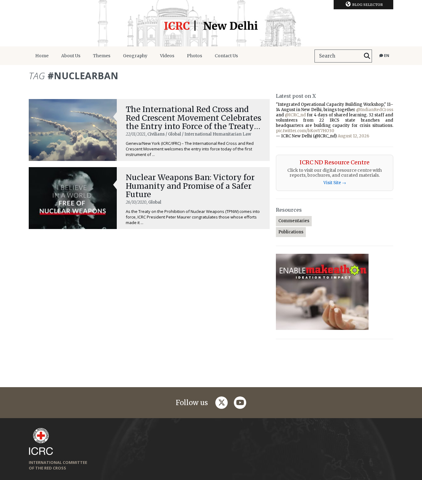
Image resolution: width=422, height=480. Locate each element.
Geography (135, 55)
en (386, 55)
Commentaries (293, 220)
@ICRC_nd (295, 115)
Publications (290, 232)
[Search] (367, 56)
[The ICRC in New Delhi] (211, 23)
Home (42, 55)
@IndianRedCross (374, 109)
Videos (167, 55)
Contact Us (226, 55)
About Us (70, 55)
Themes (101, 55)
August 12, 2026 (353, 136)
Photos (194, 55)
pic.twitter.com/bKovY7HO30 (305, 130)
